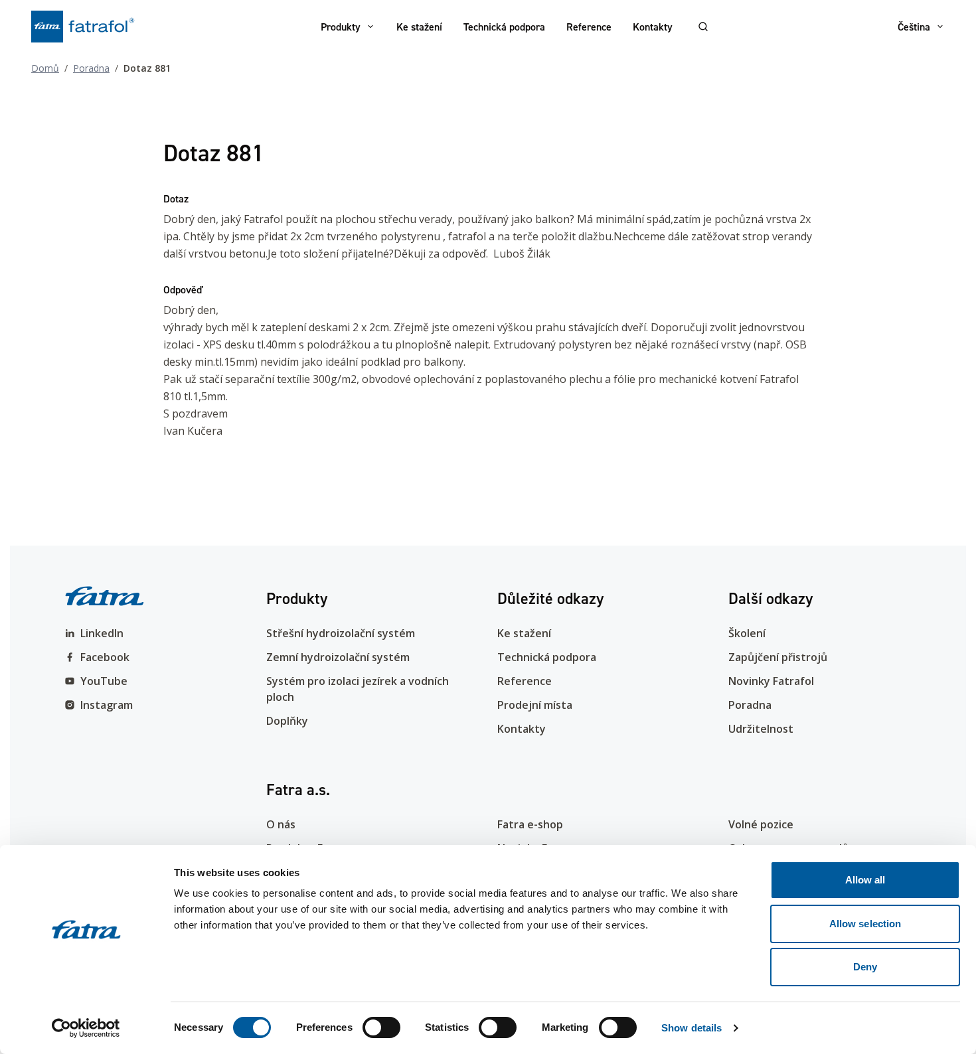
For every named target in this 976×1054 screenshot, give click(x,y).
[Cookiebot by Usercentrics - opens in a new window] (86, 1028)
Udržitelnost (760, 728)
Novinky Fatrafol (771, 681)
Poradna (91, 68)
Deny (865, 966)
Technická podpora (504, 26)
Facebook (104, 657)
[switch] (381, 1027)
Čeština (914, 26)
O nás (280, 824)
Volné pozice (760, 824)
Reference (588, 26)
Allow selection (865, 923)
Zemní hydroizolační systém (338, 657)
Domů (45, 68)
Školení (747, 633)
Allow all (865, 879)
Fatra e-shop (530, 824)
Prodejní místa (534, 705)
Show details (691, 1027)
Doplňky (287, 721)
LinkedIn (101, 633)
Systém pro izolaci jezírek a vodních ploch (357, 689)
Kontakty (653, 26)
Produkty (341, 26)
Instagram (106, 705)
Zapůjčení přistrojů (777, 657)
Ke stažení (419, 26)
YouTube (103, 681)
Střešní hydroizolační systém (340, 633)
